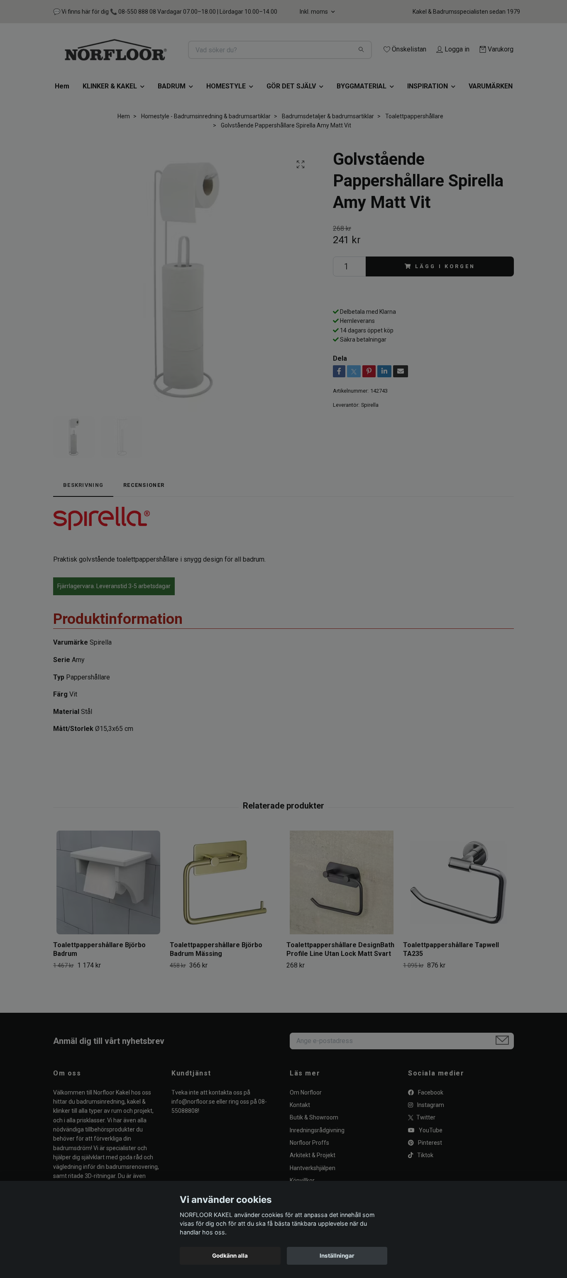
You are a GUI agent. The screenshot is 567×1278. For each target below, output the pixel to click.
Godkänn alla (230, 1255)
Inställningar (337, 1255)
